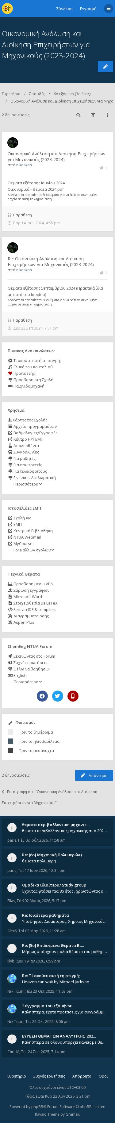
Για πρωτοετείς (27, 465)
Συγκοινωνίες (26, 452)
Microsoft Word (27, 596)
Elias (11, 900)
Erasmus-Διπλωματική (34, 477)
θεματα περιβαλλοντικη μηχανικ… (56, 824)
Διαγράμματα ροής (31, 616)
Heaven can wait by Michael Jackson (55, 981)
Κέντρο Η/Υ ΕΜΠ (28, 439)
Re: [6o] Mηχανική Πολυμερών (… (54, 855)
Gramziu (73, 1114)
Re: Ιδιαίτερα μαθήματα (45, 915)
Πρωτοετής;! (24, 373)
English (20, 675)
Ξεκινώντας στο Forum (34, 656)
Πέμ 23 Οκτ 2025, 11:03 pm (48, 991)
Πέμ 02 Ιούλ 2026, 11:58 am (42, 840)
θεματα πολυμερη (39, 861)
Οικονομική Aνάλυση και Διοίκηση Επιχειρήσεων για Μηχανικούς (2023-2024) (46, 44)
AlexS (12, 930)
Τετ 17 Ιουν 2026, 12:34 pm (41, 870)
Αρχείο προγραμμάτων (35, 426)
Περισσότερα (26, 484)
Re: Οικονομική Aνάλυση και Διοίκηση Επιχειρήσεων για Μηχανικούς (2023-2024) (51, 261)
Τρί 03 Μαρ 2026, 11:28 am (42, 930)
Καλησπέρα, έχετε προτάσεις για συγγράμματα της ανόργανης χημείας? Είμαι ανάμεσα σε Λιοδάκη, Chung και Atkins (65, 1012)
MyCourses (24, 543)
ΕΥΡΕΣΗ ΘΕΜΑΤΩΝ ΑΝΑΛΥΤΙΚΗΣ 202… (59, 1036)
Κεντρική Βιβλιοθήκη (33, 530)
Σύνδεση (64, 8)
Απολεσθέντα (26, 445)
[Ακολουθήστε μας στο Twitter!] (57, 696)
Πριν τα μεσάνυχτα (36, 750)
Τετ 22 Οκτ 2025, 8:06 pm (47, 1021)
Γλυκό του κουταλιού (33, 367)
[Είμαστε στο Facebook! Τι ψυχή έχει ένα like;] (42, 696)
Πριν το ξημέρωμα (36, 732)
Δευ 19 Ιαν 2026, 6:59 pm (38, 961)
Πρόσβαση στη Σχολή (33, 379)
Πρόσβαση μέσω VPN (33, 584)
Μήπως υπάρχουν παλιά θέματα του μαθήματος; (65, 951)
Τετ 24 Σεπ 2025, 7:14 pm (43, 1051)
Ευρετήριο (11, 93)
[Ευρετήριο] (7, 8)
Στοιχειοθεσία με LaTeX (35, 603)
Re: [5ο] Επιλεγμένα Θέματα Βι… (53, 945)
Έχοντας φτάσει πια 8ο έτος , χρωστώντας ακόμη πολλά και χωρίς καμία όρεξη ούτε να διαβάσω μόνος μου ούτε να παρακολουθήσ (65, 891)
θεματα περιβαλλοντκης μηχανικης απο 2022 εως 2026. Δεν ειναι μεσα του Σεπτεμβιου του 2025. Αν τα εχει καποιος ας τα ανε (65, 830)
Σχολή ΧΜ (22, 518)
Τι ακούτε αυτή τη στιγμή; (37, 360)
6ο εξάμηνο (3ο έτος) (72, 93)
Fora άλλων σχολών (32, 550)
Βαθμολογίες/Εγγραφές (35, 432)
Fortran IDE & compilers (34, 609)
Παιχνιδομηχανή (28, 386)
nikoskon (24, 165)
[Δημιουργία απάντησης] (105, 66)
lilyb (10, 961)
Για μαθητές (24, 458)
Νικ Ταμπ (15, 991)
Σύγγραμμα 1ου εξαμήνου (47, 1006)
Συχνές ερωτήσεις (30, 662)
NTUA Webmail (27, 537)
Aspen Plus (23, 622)
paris (11, 840)
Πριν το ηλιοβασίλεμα (39, 741)
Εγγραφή (88, 8)
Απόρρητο (81, 1076)
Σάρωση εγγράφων (31, 590)
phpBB (37, 1106)
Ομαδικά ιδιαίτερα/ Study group (54, 885)
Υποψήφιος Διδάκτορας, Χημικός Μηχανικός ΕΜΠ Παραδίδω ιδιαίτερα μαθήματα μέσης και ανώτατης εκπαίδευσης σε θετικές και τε (65, 921)
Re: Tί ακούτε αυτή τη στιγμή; (51, 975)
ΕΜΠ (17, 524)
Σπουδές (37, 93)
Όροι (103, 1076)
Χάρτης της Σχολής (29, 420)
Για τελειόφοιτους (30, 471)
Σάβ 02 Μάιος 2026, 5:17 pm (41, 900)
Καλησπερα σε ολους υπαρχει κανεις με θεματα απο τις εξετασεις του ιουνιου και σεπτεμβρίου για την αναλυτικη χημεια (65, 1042)
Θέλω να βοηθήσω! (31, 669)
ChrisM (13, 1051)
